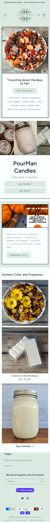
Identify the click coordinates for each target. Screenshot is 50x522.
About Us (9, 466)
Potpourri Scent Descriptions (19, 460)
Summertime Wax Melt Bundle (25, 376)
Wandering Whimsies (24, 517)
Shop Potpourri (25, 91)
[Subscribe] (41, 481)
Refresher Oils (18, 255)
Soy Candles (25, 184)
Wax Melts (25, 191)
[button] (5, 15)
